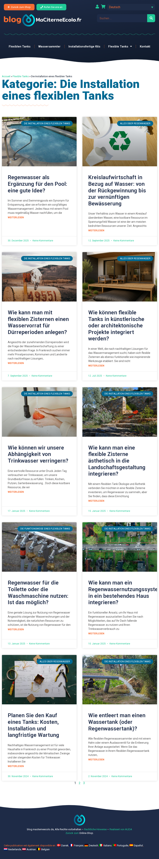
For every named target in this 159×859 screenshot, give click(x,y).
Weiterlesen (16, 217)
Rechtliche (90, 829)
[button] (131, 7)
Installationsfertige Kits (84, 46)
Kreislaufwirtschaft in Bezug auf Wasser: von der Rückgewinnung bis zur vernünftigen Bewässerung (117, 190)
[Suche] (151, 18)
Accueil (6, 76)
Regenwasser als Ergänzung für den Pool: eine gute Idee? (37, 184)
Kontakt (145, 46)
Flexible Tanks (118, 46)
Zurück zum (72, 833)
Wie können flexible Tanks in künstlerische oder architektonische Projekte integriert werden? (116, 325)
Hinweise (101, 829)
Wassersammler (49, 46)
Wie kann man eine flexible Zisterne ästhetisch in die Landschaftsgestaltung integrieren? (116, 460)
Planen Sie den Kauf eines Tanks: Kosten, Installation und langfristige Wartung (33, 725)
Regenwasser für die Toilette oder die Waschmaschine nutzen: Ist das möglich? (38, 592)
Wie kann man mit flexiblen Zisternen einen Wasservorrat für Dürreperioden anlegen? (38, 322)
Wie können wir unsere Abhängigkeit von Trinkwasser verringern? (38, 454)
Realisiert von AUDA (121, 829)
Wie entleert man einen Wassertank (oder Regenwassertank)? (116, 722)
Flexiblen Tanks (19, 46)
